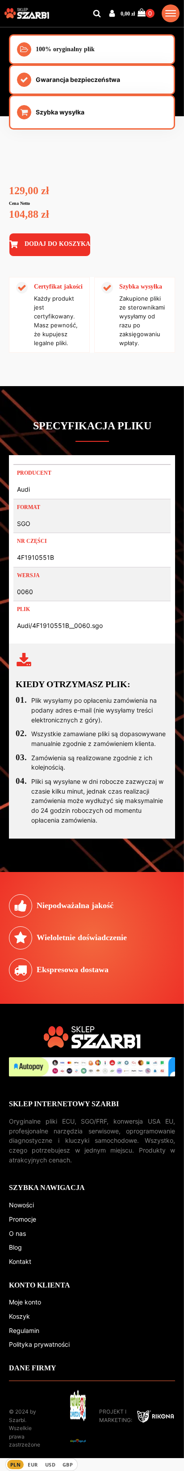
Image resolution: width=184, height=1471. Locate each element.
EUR (33, 1464)
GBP (68, 1464)
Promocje (22, 1219)
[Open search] (97, 13)
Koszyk (19, 1316)
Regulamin (24, 1330)
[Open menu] (171, 13)
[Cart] (146, 13)
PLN (15, 1464)
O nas (17, 1233)
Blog (15, 1247)
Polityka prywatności (39, 1344)
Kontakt (20, 1261)
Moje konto (25, 1302)
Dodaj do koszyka (57, 243)
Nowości (21, 1205)
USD (50, 1464)
